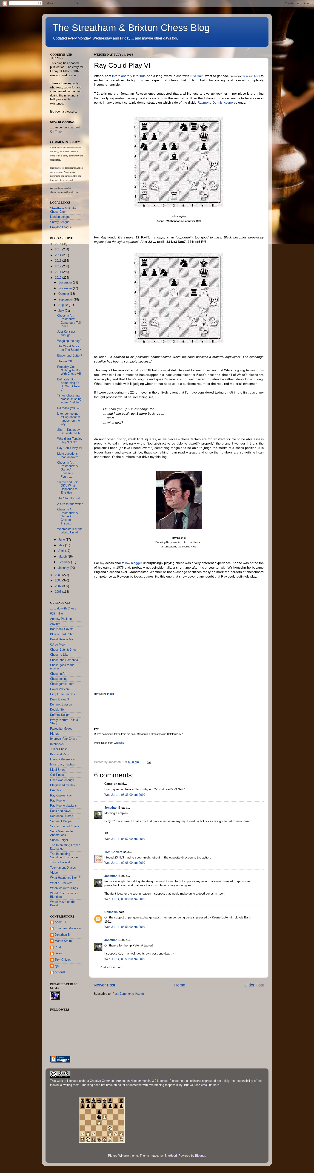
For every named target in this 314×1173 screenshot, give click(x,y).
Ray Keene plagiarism (64, 805)
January (64, 568)
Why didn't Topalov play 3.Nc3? (69, 440)
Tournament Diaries (63, 867)
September (66, 299)
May (61, 545)
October (64, 293)
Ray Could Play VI (69, 448)
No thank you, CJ (68, 408)
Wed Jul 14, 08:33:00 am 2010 (124, 794)
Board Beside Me (61, 639)
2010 (58, 277)
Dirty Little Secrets (62, 694)
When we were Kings (64, 888)
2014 (58, 255)
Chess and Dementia (64, 660)
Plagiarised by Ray (62, 785)
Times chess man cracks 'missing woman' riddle (69, 399)
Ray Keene (57, 800)
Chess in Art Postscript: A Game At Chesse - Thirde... (67, 516)
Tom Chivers (113, 852)
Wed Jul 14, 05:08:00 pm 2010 (124, 899)
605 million (57, 613)
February (64, 562)
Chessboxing (58, 678)
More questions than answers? (68, 455)
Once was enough (62, 780)
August (63, 305)
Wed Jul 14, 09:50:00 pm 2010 (124, 959)
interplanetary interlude (129, 76)
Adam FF (61, 922)
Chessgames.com (62, 684)
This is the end (60, 862)
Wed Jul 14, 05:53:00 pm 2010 (124, 927)
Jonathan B (112, 807)
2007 (58, 586)
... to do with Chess (63, 608)
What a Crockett (61, 883)
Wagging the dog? (69, 341)
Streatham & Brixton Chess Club (63, 210)
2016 (58, 244)
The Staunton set (68, 498)
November (65, 288)
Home (179, 985)
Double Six (57, 709)
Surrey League (59, 222)
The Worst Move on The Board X (69, 348)
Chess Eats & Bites (63, 649)
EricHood (171, 1155)
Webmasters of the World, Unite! (70, 530)
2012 (58, 266)
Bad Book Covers (62, 629)
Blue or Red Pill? (61, 634)
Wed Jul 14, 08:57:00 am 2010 (124, 839)
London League (60, 216)
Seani (58, 953)
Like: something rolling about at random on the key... (68, 419)
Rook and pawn (60, 811)
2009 (58, 575)
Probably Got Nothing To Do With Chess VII (69, 370)
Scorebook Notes (61, 816)
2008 (58, 580)
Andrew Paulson (61, 618)
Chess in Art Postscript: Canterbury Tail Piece (69, 321)
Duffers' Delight (60, 715)
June (62, 539)
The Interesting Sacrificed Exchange (64, 855)
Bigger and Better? (69, 355)
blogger (136, 563)
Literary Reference (62, 759)
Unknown (111, 912)
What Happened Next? (65, 877)
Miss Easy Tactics (62, 764)
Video (54, 872)
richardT (60, 972)
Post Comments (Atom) (128, 993)
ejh (57, 966)
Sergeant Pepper (61, 821)
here (245, 76)
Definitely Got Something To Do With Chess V (69, 384)
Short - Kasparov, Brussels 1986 (68, 431)
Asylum (55, 624)
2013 (58, 260)
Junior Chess (59, 749)
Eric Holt (196, 76)
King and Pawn (60, 754)
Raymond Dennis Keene (215, 102)
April (61, 550)
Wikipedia (119, 742)
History (55, 733)
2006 (58, 591)
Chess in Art (58, 673)
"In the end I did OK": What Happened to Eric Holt (67, 487)
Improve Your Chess (63, 738)
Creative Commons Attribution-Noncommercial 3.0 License (129, 1080)
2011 (58, 272)
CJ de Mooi (57, 644)
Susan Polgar (59, 840)
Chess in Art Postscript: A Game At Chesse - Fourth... (67, 469)
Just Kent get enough (66, 333)
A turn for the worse (70, 504)
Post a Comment (111, 967)
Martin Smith (63, 941)
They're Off (64, 361)
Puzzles (55, 790)
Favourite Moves (61, 728)
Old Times (57, 774)
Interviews (57, 744)
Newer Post (104, 985)
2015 (58, 249)
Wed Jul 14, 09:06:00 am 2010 (124, 862)
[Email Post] (149, 762)
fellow (126, 563)
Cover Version (59, 689)
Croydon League (61, 227)
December (65, 282)
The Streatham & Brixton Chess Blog (131, 27)
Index (110, 693)
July (61, 310)
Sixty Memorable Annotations (61, 833)
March (63, 556)
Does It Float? (59, 699)
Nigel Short (57, 769)
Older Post (254, 985)
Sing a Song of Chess (64, 826)
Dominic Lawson (61, 704)
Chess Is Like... (60, 654)
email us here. (210, 1085)
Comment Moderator (68, 928)
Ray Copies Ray (61, 795)
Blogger (200, 1155)
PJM (58, 947)
